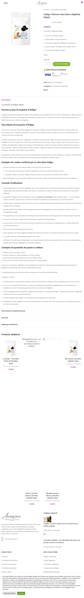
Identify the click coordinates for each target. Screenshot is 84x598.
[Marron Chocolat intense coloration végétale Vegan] (31, 414)
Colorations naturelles (58, 9)
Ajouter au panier (61, 64)
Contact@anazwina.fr (11, 539)
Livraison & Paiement (9, 564)
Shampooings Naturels (51, 572)
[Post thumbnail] (47, 519)
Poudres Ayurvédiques (51, 568)
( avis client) (57, 22)
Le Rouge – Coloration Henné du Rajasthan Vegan (11, 361)
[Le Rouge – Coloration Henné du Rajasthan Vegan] (11, 347)
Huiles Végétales (49, 560)
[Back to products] (79, 9)
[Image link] (12, 516)
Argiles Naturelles (50, 556)
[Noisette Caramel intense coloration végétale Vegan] (52, 414)
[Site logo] (42, 3)
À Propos (5, 556)
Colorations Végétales (51, 564)
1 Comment (56, 530)
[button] (17, 341)
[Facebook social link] (49, 89)
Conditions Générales (9, 568)
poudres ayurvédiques (45, 197)
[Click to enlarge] (5, 43)
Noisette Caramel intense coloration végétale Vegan (52, 495)
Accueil (46, 9)
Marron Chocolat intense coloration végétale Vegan (31, 495)
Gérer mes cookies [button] (9, 593)
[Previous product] (76, 9)
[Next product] (81, 9)
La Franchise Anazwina (9, 560)
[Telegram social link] (59, 89)
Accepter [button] (21, 593)
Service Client (6, 572)
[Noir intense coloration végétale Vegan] (73, 347)
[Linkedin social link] (57, 89)
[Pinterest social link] (54, 89)
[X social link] (52, 89)
